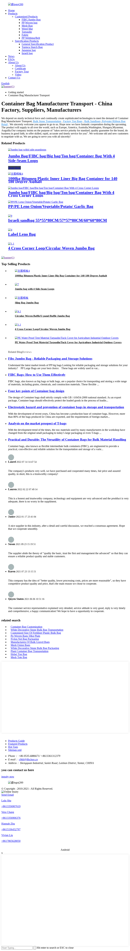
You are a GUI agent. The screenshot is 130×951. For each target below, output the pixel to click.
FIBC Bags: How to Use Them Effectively (37, 374)
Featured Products (17, 743)
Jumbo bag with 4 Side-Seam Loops (34, 289)
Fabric (25, 34)
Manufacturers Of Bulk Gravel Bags (30, 642)
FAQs (11, 59)
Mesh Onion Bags (20, 645)
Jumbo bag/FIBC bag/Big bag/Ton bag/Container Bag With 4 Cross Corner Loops (61, 194)
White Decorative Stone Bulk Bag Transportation (37, 629)
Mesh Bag (27, 25)
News (11, 56)
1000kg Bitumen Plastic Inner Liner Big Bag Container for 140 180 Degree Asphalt (62, 180)
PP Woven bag (29, 22)
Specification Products (27, 41)
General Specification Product (38, 44)
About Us (13, 62)
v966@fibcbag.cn (28, 759)
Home (11, 10)
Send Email (7, 794)
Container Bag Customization (26, 626)
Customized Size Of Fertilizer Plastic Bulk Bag (36, 632)
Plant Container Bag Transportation (29, 651)
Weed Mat (27, 28)
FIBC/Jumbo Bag (31, 19)
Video (18, 74)
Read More (14, 167)
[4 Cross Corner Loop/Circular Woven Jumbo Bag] (11, 243)
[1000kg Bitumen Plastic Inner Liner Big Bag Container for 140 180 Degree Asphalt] (15, 173)
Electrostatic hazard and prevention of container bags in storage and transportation (66, 407)
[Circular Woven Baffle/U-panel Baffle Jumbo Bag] (18, 311)
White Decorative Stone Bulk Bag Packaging (35, 648)
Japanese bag (29, 50)
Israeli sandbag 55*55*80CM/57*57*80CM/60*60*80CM (57, 220)
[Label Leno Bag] (10, 229)
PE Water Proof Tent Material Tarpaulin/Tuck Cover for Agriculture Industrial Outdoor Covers (68, 342)
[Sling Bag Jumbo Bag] (21, 297)
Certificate (20, 68)
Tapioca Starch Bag (32, 47)
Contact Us (14, 77)
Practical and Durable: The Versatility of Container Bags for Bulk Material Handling (67, 439)
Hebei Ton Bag (19, 654)
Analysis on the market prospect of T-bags (37, 423)
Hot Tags (13, 746)
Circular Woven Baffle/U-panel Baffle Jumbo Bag (42, 316)
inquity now (7, 776)
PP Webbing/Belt (31, 37)
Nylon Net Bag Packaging (25, 639)
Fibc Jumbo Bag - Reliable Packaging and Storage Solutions (50, 358)
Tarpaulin (27, 31)
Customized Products (26, 16)
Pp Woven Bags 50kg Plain (25, 635)
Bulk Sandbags (92, 121)
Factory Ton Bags (72, 121)
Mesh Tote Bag (19, 657)
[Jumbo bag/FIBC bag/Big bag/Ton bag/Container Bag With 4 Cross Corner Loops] (53, 188)
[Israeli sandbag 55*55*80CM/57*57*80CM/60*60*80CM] (10, 215)
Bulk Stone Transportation (47, 121)
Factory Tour (22, 71)
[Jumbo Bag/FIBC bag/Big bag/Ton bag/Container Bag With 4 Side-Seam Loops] (27, 149)
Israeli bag (27, 53)
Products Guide (16, 740)
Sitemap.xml (14, 750)
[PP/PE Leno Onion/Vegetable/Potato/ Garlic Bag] (35, 201)
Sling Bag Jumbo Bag (27, 302)
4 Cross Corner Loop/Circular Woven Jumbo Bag (51, 248)
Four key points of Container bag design (36, 391)
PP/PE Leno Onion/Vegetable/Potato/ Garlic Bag (50, 206)
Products (12, 13)
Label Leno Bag (22, 234)
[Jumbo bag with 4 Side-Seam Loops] (17, 284)
